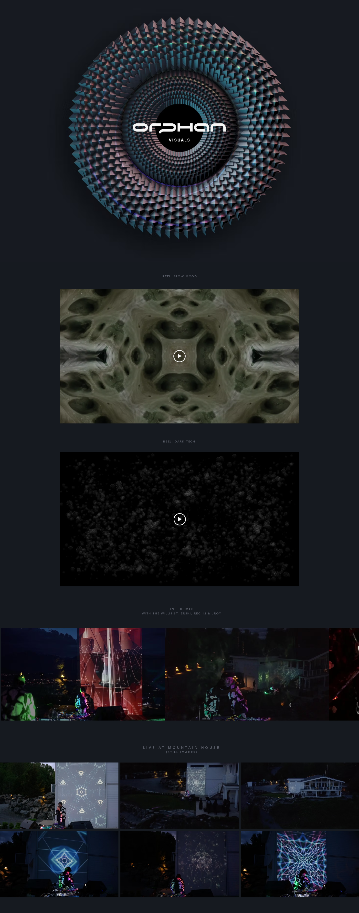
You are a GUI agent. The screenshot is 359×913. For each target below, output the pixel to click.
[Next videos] (352, 673)
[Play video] (179, 356)
